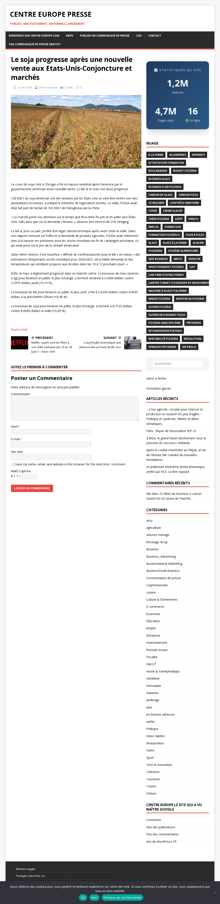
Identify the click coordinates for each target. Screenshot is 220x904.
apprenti (198, 155)
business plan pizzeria (164, 187)
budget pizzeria (184, 171)
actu (149, 520)
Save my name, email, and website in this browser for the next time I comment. (70, 464)
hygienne (155, 251)
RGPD (69, 35)
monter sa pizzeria (190, 299)
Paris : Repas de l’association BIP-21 (171, 431)
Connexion (153, 820)
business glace (159, 179)
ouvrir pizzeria (159, 307)
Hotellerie (153, 678)
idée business (158, 259)
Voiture (151, 793)
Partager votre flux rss (30, 876)
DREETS (193, 219)
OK (83, 897)
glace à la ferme (175, 243)
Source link (19, 329)
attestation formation (166, 163)
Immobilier (153, 686)
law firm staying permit (166, 275)
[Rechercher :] (178, 363)
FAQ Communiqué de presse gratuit (35, 44)
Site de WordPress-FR (161, 841)
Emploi (151, 628)
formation (173, 227)
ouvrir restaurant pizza (166, 315)
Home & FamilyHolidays (163, 671)
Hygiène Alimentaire (183, 251)
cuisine (151, 592)
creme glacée (172, 211)
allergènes (177, 155)
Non (94, 897)
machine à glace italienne (167, 291)
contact (154, 35)
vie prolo (189, 347)
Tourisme (153, 779)
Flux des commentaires (162, 834)
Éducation (153, 621)
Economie (153, 614)
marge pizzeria (159, 299)
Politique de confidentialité (122, 897)
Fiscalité (151, 657)
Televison (153, 772)
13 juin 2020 (24, 87)
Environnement (156, 642)
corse (152, 211)
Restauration (155, 743)
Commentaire (20, 394)
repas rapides (155, 736)
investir (194, 259)
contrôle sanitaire (184, 203)
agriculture (153, 528)
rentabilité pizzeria (163, 339)
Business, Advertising (161, 556)
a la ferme (155, 155)
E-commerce (155, 607)
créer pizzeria (158, 219)
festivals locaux (157, 650)
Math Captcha (21, 471)
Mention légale (25, 869)
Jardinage (152, 700)
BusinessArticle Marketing (164, 564)
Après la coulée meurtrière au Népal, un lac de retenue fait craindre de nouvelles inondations (176, 455)
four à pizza (195, 235)
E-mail (15, 439)
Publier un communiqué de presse (105, 35)
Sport (150, 758)
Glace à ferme (156, 378)
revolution (192, 339)
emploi (153, 227)
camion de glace (160, 195)
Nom (14, 426)
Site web (17, 452)
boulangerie (157, 171)
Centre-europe (48, 87)
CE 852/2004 (156, 203)
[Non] (214, 892)
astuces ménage (157, 535)
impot (178, 259)
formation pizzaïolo (164, 235)
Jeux (149, 707)
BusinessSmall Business (163, 571)
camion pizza (188, 195)
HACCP (151, 664)
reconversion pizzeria (165, 331)
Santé (150, 750)
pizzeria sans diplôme (164, 323)
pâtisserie (193, 323)
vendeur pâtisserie (162, 347)
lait (192, 267)
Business (152, 549)
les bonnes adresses (160, 714)
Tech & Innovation (159, 765)
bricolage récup (157, 542)
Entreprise (153, 635)
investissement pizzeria (165, 267)
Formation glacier (158, 388)
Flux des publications (160, 827)
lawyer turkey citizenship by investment (178, 283)
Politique (152, 729)
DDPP (178, 219)
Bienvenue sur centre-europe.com (34, 35)
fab (148, 494)
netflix (150, 722)
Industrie (152, 693)
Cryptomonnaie (157, 585)
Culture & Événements (161, 599)
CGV (139, 35)
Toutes (69, 87)
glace (152, 243)
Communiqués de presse (163, 578)
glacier (198, 243)
